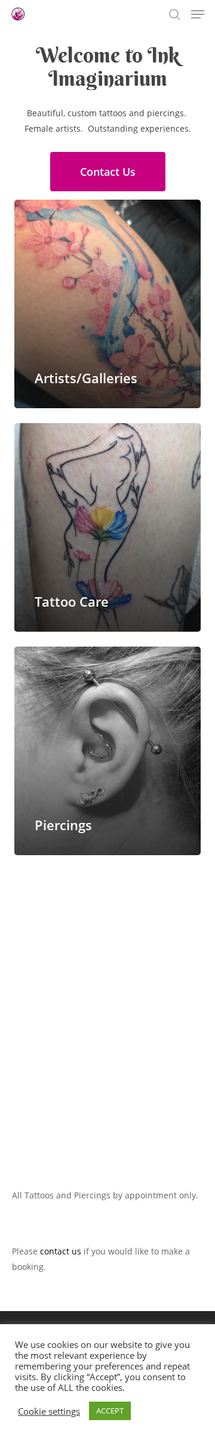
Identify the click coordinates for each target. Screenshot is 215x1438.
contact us (60, 1251)
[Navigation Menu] (197, 14)
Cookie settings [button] (49, 1411)
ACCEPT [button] (110, 1410)
